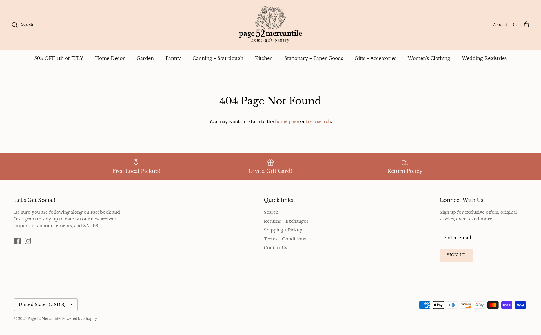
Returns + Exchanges (286, 221)
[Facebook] (17, 241)
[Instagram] (28, 241)
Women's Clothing (429, 58)
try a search (318, 121)
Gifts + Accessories (375, 58)
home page (287, 121)
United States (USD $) (42, 304)
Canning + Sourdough (217, 58)
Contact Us (275, 247)
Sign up (456, 255)
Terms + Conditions (285, 239)
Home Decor (110, 58)
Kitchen (264, 58)
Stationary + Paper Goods (313, 58)
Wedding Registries (484, 58)
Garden (145, 58)
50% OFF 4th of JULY (58, 58)
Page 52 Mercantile (44, 318)
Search (271, 212)
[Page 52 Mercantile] (270, 25)
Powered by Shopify (79, 318)
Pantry (173, 58)
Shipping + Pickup (283, 230)
